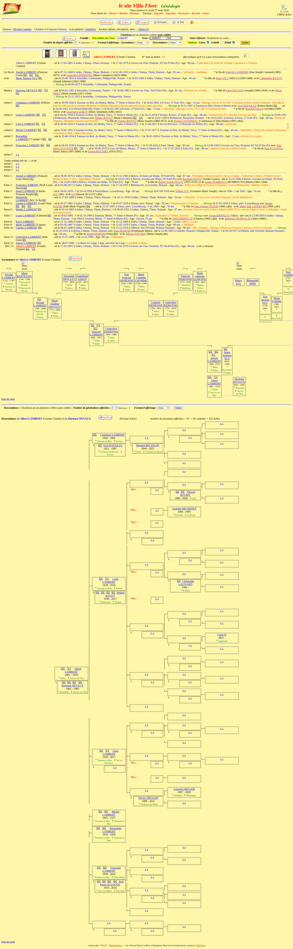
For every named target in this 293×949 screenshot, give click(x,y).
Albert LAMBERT (214, 382)
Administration (116, 945)
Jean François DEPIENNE (126, 277)
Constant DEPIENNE (155, 304)
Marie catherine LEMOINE (200, 276)
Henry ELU (238, 282)
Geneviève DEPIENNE (111, 330)
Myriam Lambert (22, 29)
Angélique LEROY (82, 278)
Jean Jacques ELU (265, 299)
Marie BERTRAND (24, 275)
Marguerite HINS (252, 282)
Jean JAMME (288, 273)
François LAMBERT (96, 333)
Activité (215, 42)
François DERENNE (185, 278)
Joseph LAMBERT (214, 360)
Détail (227, 42)
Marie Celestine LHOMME (141, 277)
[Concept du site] (179, 23)
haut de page (8, 399)
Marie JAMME (276, 300)
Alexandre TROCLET (69, 278)
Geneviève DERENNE (170, 304)
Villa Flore (200, 945)
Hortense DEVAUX (239, 380)
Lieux (202, 42)
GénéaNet (90, 29)
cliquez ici (143, 29)
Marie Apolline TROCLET (54, 303)
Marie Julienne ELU (227, 355)
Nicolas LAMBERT (8, 276)
